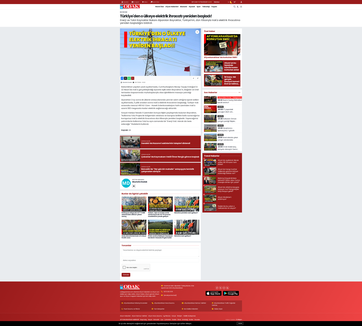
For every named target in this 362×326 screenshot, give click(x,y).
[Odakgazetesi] (130, 6)
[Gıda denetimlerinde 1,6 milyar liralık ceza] (134, 227)
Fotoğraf (136, 2)
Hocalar (197, 320)
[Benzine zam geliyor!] (186, 227)
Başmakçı (143, 320)
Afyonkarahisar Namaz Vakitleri (195, 303)
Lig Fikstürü (167, 316)
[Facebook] (217, 287)
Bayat (150, 320)
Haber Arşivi (218, 309)
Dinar (179, 320)
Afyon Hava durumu (155, 316)
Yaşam (214, 6)
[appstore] (213, 293)
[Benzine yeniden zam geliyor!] (186, 204)
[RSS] (227, 287)
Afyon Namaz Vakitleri (139, 316)
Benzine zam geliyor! (182, 236)
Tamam (240, 323)
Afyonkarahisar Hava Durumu (164, 303)
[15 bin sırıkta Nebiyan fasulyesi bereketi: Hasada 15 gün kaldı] (160, 227)
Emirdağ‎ (185, 320)
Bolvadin (156, 320)
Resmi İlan (155, 2)
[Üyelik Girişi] (240, 2)
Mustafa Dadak (127, 82)
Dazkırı (174, 320)
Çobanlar (167, 320)
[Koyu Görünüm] (237, 6)
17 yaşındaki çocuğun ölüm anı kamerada (225, 110)
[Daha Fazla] (132, 78)
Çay (162, 320)
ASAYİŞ (220, 107)
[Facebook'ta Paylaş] (122, 78)
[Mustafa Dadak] (126, 183)
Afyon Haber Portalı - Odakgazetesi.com (231, 97)
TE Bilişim (239, 320)
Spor (199, 6)
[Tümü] (239, 92)
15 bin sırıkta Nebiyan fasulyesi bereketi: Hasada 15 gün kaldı (160, 237)
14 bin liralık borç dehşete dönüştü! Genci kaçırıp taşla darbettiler (227, 148)
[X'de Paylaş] (125, 78)
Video (145, 2)
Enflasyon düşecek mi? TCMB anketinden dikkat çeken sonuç (133, 214)
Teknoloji (206, 6)
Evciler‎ (191, 320)
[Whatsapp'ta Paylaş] (129, 78)
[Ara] (234, 6)
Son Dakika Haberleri (191, 309)
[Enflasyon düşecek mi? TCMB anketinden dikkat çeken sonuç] (134, 204)
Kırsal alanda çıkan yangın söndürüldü (228, 138)
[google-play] (231, 293)
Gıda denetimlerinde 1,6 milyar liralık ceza (134, 237)
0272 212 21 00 (168, 292)
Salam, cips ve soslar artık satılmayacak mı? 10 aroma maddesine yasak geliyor (159, 214)
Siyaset (192, 6)
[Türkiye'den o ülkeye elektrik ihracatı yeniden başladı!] (160, 52)
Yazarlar (125, 2)
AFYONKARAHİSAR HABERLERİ (129, 320)
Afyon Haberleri (172, 6)
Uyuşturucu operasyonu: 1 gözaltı (226, 129)
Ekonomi (183, 6)
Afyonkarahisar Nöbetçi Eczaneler (135, 303)
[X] (220, 287)
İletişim (179, 316)
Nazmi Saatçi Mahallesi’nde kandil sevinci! (231, 101)
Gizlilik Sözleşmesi (189, 316)
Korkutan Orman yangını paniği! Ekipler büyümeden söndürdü (227, 120)
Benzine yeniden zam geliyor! (186, 213)
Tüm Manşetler (159, 309)
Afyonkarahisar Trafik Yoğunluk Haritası (223, 304)
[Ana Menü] (241, 6)
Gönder (126, 275)
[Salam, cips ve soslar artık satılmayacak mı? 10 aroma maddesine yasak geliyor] (160, 204)
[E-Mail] (133, 186)
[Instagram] (223, 287)
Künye (174, 316)
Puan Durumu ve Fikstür (132, 309)
